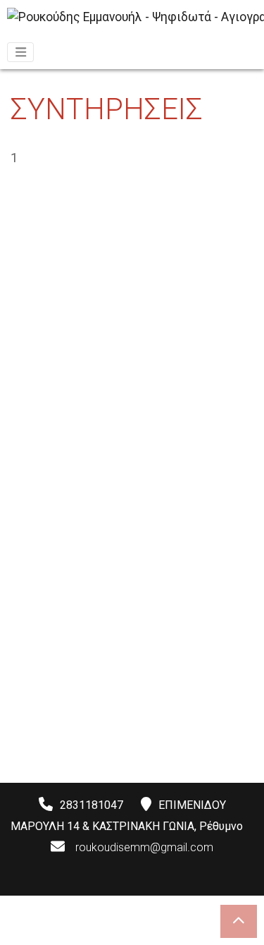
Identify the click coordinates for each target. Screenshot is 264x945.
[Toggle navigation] (20, 52)
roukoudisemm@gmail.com (144, 847)
